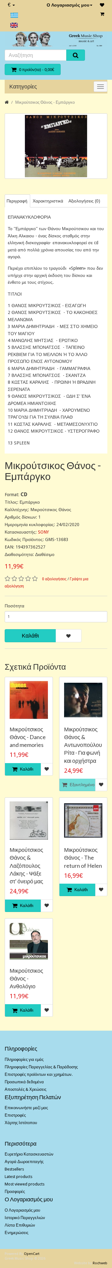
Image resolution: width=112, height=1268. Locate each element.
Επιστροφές (15, 1115)
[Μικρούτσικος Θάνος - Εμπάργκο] (56, 146)
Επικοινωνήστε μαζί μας (26, 1107)
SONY (43, 532)
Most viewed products (24, 1184)
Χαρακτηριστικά (48, 200)
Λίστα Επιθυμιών (20, 1225)
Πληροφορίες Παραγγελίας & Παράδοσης (41, 1067)
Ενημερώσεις (16, 1232)
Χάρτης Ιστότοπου (21, 1122)
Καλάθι (30, 635)
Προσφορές (15, 1191)
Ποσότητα (14, 605)
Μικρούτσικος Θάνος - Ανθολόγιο (26, 978)
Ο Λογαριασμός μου (68, 4)
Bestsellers (14, 1169)
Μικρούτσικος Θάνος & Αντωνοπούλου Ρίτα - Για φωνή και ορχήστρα (83, 745)
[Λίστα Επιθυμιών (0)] (102, 4)
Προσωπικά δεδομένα (24, 1082)
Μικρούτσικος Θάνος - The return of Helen (83, 857)
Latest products (18, 1176)
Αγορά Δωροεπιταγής (24, 1161)
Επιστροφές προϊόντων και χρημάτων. (38, 1074)
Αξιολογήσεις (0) (84, 200)
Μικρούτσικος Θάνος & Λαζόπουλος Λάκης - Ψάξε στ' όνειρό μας (26, 865)
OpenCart (32, 1254)
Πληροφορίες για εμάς (24, 1059)
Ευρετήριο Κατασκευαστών (29, 1154)
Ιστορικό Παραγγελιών (25, 1217)
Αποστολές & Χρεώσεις (25, 1089)
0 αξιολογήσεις (54, 579)
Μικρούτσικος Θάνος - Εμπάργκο (45, 102)
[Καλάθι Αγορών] (102, 14)
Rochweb (100, 1263)
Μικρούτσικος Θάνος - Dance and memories (28, 737)
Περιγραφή (17, 200)
